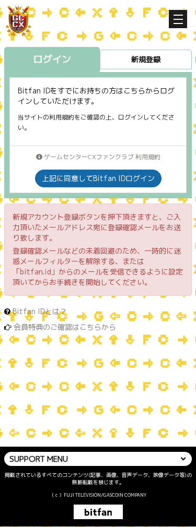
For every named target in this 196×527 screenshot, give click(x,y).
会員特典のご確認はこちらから (65, 327)
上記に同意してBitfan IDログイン (98, 178)
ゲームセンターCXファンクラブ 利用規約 (101, 156)
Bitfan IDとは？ (40, 311)
